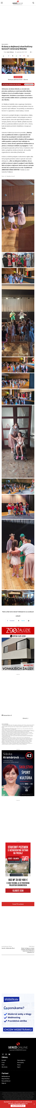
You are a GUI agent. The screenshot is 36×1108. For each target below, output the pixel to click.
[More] (28, 620)
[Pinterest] (24, 56)
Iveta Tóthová (10, 52)
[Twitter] (12, 56)
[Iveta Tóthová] (3, 52)
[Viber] (20, 56)
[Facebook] (8, 56)
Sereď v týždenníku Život (8, 948)
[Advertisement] (18, 24)
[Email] (28, 56)
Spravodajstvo (5, 44)
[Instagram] (6, 1054)
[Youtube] (9, 1054)
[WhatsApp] (16, 56)
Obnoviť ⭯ (25, 718)
